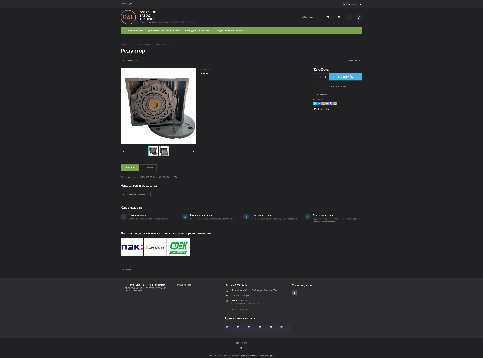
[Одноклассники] (323, 103)
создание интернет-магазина (242, 355)
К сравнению (322, 94)
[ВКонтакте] (319, 103)
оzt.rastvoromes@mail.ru (242, 295)
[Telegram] (327, 103)
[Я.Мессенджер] (315, 103)
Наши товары (135, 44)
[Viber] (331, 103)
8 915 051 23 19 (350, 5)
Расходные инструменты (153, 44)
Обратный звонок (240, 310)
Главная (124, 44)
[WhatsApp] (335, 103)
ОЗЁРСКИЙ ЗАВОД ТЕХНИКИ (148, 15)
